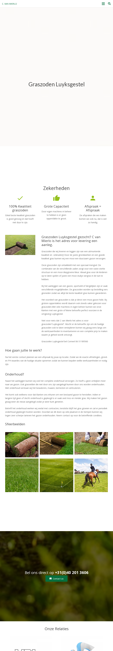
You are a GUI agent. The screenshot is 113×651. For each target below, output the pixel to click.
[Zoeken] (109, 4)
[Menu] (103, 3)
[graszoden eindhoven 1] (22, 444)
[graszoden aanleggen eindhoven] (91, 444)
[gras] (22, 475)
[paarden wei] (91, 475)
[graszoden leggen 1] (56, 444)
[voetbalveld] (56, 475)
